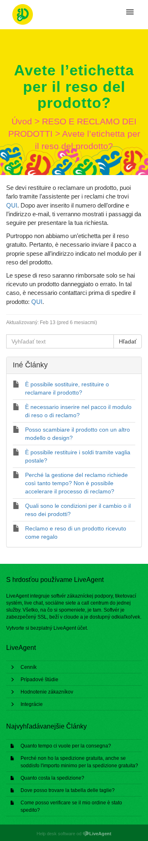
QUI (11, 205)
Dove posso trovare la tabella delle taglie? (68, 790)
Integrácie (32, 704)
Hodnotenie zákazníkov (47, 692)
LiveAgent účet (70, 628)
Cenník (29, 667)
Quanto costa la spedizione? (52, 778)
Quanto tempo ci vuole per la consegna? (66, 746)
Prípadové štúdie (39, 679)
